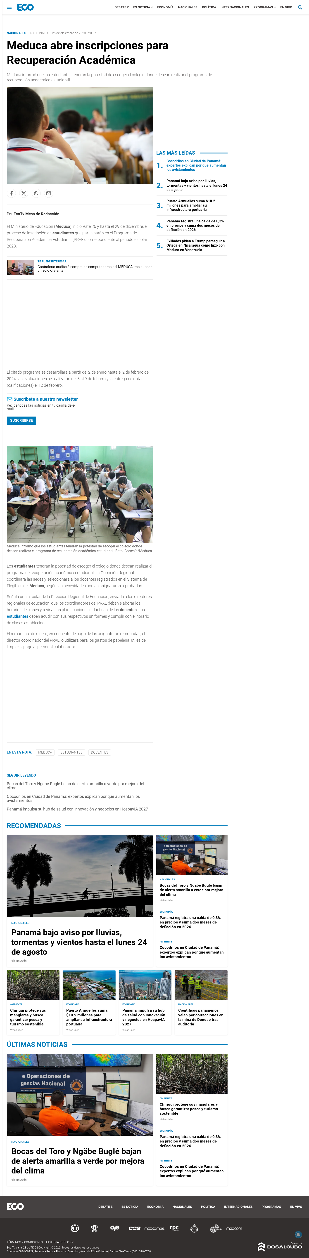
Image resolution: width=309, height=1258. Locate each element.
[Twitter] (23, 193)
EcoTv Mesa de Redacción (36, 214)
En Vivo (286, 7)
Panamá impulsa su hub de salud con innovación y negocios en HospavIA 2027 (77, 809)
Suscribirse (21, 420)
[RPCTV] (95, 1232)
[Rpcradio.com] (174, 1232)
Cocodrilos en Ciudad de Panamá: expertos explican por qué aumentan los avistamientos (73, 798)
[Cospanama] (135, 1232)
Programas (263, 7)
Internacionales (235, 7)
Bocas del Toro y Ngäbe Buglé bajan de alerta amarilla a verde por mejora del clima (75, 785)
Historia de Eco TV (60, 1242)
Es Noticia (141, 7)
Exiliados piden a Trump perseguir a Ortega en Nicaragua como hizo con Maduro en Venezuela (195, 245)
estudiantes (17, 616)
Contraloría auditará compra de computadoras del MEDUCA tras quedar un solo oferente (95, 269)
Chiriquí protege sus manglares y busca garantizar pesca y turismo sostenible (28, 1017)
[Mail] (48, 193)
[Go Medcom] (154, 1232)
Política (209, 7)
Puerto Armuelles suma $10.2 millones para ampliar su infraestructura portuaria (190, 205)
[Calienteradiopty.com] (194, 1232)
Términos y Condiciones (25, 1242)
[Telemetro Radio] (214, 1232)
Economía (165, 7)
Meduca (45, 752)
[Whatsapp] (36, 193)
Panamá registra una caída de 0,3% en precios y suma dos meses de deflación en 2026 (195, 225)
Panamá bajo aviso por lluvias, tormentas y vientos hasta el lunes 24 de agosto (196, 185)
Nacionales (187, 7)
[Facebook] (11, 193)
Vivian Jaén (18, 961)
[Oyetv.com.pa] (115, 1232)
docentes (99, 752)
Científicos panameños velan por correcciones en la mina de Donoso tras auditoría (200, 1017)
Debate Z (122, 7)
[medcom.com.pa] (234, 1232)
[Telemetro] (75, 1232)
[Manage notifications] (298, 1234)
